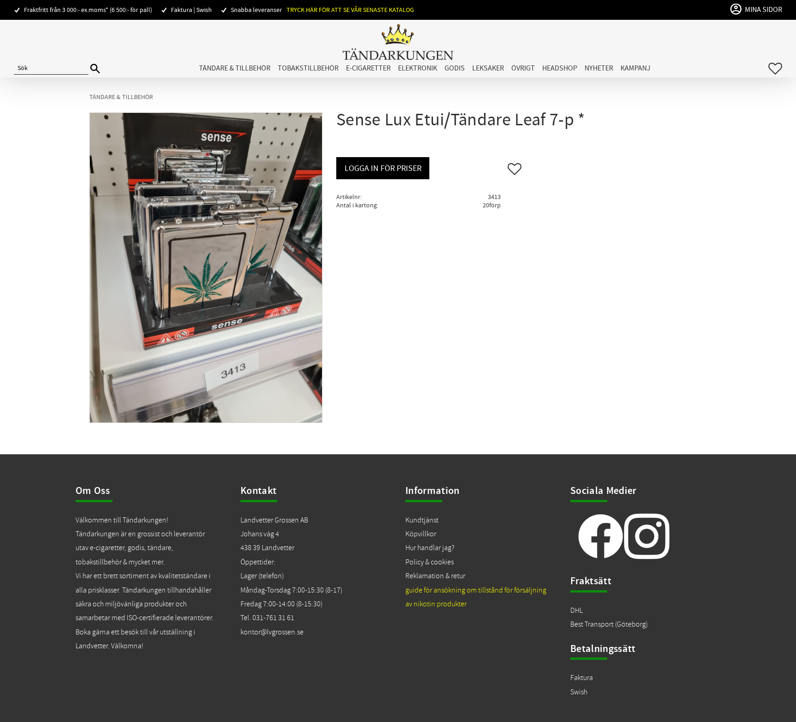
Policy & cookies (429, 562)
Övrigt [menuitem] (523, 68)
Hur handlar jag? (429, 547)
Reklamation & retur (435, 576)
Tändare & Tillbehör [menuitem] (234, 68)
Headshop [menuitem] (559, 68)
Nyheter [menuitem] (599, 68)
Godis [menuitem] (455, 68)
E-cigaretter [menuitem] (368, 68)
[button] (775, 69)
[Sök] (95, 69)
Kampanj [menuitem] (635, 68)
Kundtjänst (422, 520)
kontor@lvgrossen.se (272, 632)
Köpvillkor (420, 534)
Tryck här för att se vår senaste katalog (350, 10)
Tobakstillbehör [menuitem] (308, 68)
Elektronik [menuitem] (417, 68)
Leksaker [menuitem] (488, 68)
